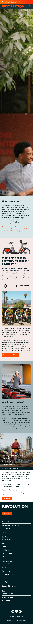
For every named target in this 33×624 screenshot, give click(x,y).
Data (3, 619)
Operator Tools (7, 616)
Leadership (6, 591)
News (4, 595)
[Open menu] (29, 6)
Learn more (13, 2)
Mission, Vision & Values (10, 588)
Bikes (4, 606)
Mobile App (6, 613)
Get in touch (6, 576)
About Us (5, 584)
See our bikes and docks (10, 418)
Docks (4, 610)
